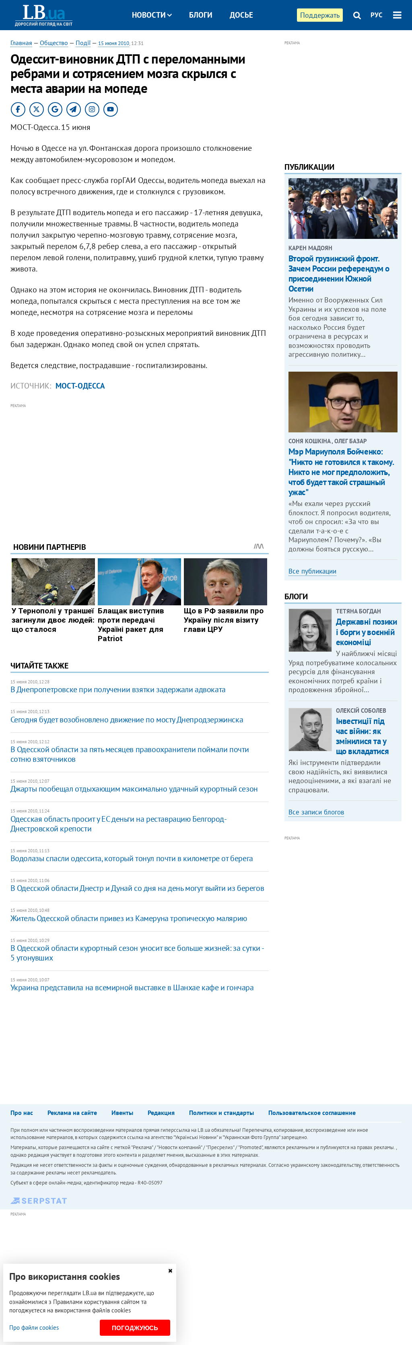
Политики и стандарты (221, 1112)
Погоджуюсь (135, 1327)
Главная (21, 43)
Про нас (21, 1112)
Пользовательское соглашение (312, 1112)
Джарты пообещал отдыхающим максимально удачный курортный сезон (134, 789)
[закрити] (170, 1271)
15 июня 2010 (113, 43)
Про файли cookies (34, 1327)
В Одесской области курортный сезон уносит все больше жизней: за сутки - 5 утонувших (137, 953)
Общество (54, 43)
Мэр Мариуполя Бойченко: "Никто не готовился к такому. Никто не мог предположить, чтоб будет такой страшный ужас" (341, 472)
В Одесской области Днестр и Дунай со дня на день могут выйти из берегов (137, 888)
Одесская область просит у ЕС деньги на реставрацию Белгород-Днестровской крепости (118, 824)
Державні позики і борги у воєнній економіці (366, 631)
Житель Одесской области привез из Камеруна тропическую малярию (128, 918)
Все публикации (312, 571)
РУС (377, 14)
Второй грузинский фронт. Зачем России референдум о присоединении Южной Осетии (339, 273)
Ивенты (122, 1112)
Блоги (200, 15)
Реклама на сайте (72, 1112)
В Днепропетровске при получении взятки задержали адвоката (118, 689)
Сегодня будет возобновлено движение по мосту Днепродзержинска (126, 719)
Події (83, 43)
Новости (149, 15)
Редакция (161, 1112)
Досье (241, 15)
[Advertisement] (139, 466)
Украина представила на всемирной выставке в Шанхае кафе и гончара (132, 987)
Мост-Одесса (80, 386)
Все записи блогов (316, 812)
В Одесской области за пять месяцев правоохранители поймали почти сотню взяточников (129, 754)
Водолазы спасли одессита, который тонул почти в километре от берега (131, 858)
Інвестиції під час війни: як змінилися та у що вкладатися (362, 736)
